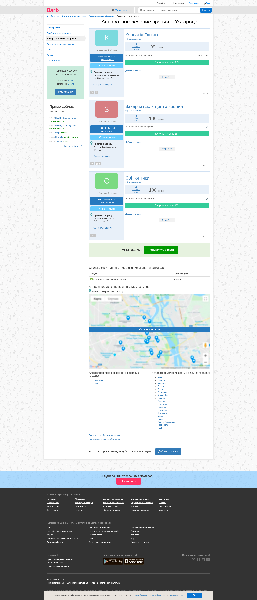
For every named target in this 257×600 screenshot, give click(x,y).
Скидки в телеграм (140, 542)
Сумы (160, 416)
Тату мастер (53, 506)
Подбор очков (53, 27)
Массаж (162, 502)
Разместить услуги (161, 249)
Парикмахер (53, 502)
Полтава (162, 407)
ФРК (49, 49)
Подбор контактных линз (59, 33)
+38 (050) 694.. (107, 129)
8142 (70, 80)
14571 (71, 84)
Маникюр (163, 510)
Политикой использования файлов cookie (149, 595)
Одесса (161, 380)
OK (194, 595)
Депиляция (164, 499)
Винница (162, 401)
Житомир (162, 413)
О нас (50, 527)
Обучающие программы (142, 527)
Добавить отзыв (133, 70)
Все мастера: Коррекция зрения (104, 435)
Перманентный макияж (142, 502)
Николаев (162, 398)
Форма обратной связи (58, 567)
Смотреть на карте (102, 84)
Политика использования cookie (104, 531)
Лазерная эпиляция (140, 510)
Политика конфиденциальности (62, 538)
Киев (160, 377)
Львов (160, 389)
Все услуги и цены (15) (166, 62)
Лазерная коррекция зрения (61, 44)
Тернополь (163, 425)
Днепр (161, 386)
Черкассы (162, 410)
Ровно (160, 419)
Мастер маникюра (84, 502)
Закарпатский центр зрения (154, 108)
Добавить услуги (168, 451)
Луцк (160, 428)
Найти (206, 10)
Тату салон (52, 510)
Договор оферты (55, 542)
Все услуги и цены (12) (166, 205)
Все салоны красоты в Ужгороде (104, 439)
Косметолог (52, 499)
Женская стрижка (111, 510)
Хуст (97, 383)
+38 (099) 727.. (107, 58)
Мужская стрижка (111, 506)
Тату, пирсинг (165, 506)
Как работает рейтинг (99, 527)
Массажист (80, 499)
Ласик (50, 55)
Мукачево (99, 380)
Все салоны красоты (113, 499)
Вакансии (135, 531)
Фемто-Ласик (53, 60)
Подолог (79, 510)
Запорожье (163, 392)
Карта (133, 538)
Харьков (162, 383)
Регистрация (194, 3)
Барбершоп (80, 506)
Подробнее (166, 77)
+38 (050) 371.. (107, 201)
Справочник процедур (100, 542)
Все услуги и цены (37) (166, 133)
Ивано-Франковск (166, 422)
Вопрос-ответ (95, 534)
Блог (91, 538)
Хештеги (135, 534)
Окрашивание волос (141, 499)
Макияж (134, 506)
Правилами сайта (176, 595)
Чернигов (162, 404)
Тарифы (51, 534)
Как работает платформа (59, 531)
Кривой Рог (163, 395)
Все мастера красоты (113, 502)
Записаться (108, 65)
